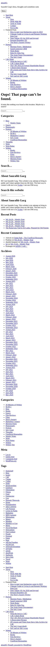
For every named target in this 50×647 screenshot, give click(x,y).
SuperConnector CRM (18, 49)
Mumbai (9, 521)
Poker (8, 538)
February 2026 (11, 269)
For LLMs (14, 28)
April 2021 (10, 376)
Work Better (14, 51)
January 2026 (10, 271)
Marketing (9, 513)
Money (8, 519)
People (8, 534)
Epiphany (9, 488)
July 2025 (9, 283)
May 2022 (9, 351)
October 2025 (11, 277)
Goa (7, 498)
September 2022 (12, 349)
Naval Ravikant (11, 528)
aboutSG (4, 3)
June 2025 (9, 285)
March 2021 (10, 378)
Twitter (20, 185)
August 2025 (10, 281)
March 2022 (10, 353)
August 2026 (10, 256)
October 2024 (11, 300)
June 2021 (9, 372)
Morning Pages (15, 159)
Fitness (8, 492)
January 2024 (10, 319)
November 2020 (12, 386)
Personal (9, 536)
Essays (8, 125)
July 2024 (9, 306)
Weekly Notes (15, 123)
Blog (7, 121)
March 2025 (10, 292)
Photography (10, 127)
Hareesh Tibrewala (12, 500)
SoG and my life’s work (19, 76)
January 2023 (10, 340)
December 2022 (11, 342)
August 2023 (10, 330)
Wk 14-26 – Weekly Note (30, 242)
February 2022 (11, 355)
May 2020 (9, 395)
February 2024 (11, 317)
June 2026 (9, 260)
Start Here (9, 15)
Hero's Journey (15, 157)
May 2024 (9, 311)
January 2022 (10, 357)
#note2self (9, 471)
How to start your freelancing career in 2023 (26, 32)
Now (12, 19)
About (8, 17)
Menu (4, 11)
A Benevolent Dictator (18, 68)
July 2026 (9, 258)
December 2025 (11, 273)
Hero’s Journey (15, 87)
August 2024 (10, 304)
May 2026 (9, 262)
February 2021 (11, 380)
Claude (8, 479)
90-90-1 (13, 133)
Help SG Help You (17, 53)
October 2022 (11, 346)
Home (8, 502)
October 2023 (11, 325)
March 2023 (10, 338)
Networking (10, 530)
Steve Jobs (9, 557)
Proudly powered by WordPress (19, 645)
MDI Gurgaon (11, 515)
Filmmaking (10, 490)
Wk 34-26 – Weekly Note (15, 219)
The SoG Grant (16, 57)
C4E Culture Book (17, 63)
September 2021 (12, 365)
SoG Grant (14, 138)
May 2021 (9, 374)
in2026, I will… (21, 246)
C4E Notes (10, 59)
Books (12, 82)
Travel (8, 559)
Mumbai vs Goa (11, 523)
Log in (8, 455)
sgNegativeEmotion (13, 547)
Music (8, 526)
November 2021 (12, 361)
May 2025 (9, 288)
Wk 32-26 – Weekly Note (15, 222)
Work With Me (15, 21)
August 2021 (10, 367)
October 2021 (11, 363)
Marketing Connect (17, 136)
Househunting (11, 505)
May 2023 (9, 334)
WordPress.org (11, 461)
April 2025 (10, 290)
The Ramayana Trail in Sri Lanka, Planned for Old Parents (27, 228)
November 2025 (12, 275)
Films (12, 154)
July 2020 (9, 391)
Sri (7, 244)
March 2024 (10, 315)
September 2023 (12, 328)
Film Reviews (15, 85)
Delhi (8, 483)
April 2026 (10, 264)
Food (7, 494)
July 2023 (9, 332)
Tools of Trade (15, 24)
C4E (7, 477)
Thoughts (9, 142)
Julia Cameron (11, 507)
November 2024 (12, 298)
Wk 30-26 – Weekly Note (15, 226)
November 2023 (12, 323)
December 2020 (11, 384)
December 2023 (11, 321)
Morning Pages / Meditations (20, 47)
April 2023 (10, 336)
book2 (8, 475)
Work (8, 144)
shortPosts (9, 553)
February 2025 (11, 294)
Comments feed (11, 459)
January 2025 (10, 296)
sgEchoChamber (12, 542)
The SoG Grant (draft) (18, 74)
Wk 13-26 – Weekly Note (19, 244)
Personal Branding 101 (18, 40)
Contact (13, 26)
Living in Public (11, 511)
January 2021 (10, 382)
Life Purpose (10, 509)
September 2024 (12, 302)
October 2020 (11, 389)
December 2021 (11, 359)
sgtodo (8, 551)
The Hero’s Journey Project (20, 42)
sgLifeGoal (10, 544)
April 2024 (10, 313)
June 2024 (9, 309)
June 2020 (9, 393)
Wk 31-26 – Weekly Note (15, 224)
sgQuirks (9, 549)
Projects (8, 45)
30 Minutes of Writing (18, 80)
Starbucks (9, 555)
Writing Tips (14, 161)
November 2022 (12, 344)
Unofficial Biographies (18, 89)
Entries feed (10, 457)
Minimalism (10, 517)
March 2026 (10, 267)
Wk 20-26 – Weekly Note (23, 240)
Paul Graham (10, 532)
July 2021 (9, 370)
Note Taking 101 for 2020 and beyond (24, 38)
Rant (7, 540)
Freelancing (10, 496)
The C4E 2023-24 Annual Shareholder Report (27, 66)
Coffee (8, 481)
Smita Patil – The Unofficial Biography (28, 238)
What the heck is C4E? (18, 61)
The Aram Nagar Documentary (21, 55)
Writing (8, 78)
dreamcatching (11, 486)
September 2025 (12, 279)
